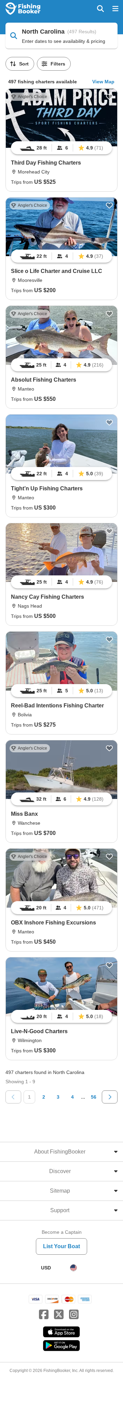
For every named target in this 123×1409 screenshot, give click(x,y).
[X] (59, 1315)
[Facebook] (44, 1315)
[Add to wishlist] (109, 96)
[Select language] (73, 1267)
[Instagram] (74, 1315)
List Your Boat (61, 1246)
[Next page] (110, 1096)
